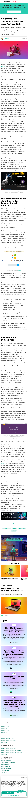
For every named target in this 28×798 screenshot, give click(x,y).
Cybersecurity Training (6, 768)
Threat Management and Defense (8, 762)
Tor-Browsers (19, 74)
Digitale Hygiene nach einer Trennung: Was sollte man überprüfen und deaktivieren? (14, 653)
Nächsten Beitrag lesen (7, 585)
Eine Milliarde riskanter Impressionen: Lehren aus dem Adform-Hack (14, 630)
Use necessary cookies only (14, 795)
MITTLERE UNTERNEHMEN (7, 745)
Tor (9, 528)
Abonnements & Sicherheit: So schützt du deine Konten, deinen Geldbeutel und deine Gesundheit (14, 703)
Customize (19, 792)
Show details (21, 790)
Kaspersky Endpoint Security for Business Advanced (11, 752)
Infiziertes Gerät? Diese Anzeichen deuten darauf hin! (12, 589)
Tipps (14, 624)
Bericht (3, 66)
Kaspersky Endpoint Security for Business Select (11, 750)
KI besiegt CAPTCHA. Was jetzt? (14, 678)
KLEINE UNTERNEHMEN (6, 735)
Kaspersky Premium (5, 730)
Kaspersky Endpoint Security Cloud (8, 740)
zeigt (2, 463)
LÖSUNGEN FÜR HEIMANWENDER (8, 723)
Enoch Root (6, 38)
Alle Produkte (4, 742)
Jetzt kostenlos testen (14, 12)
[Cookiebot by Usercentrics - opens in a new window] (21, 777)
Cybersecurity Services (6, 760)
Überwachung (22, 528)
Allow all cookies (7, 792)
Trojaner (4, 14)
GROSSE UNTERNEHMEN (6, 757)
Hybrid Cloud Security (5, 766)
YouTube (14, 530)
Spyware (5, 528)
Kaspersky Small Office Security (7, 738)
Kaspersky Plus (4, 728)
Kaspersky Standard (5, 726)
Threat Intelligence (5, 770)
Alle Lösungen (4, 732)
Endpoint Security (5, 764)
